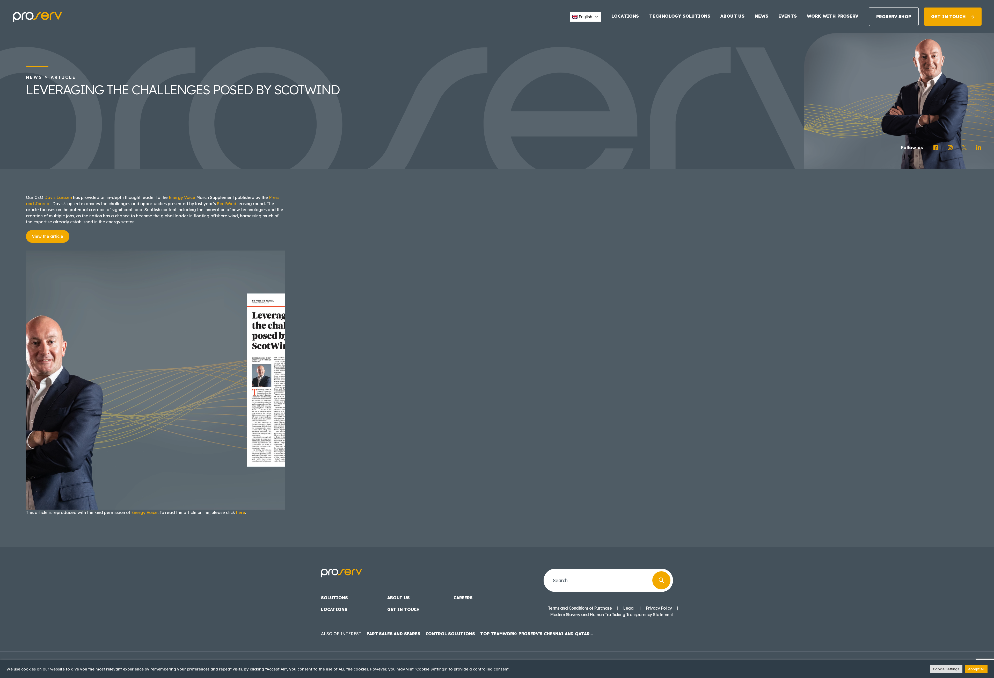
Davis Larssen (58, 197)
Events (787, 16)
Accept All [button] (976, 669)
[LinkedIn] (978, 147)
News (761, 16)
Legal (628, 608)
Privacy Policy (659, 608)
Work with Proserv (832, 16)
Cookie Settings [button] (946, 669)
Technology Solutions (679, 16)
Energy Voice (182, 197)
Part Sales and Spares (393, 633)
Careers (463, 597)
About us (732, 16)
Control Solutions (450, 633)
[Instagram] (950, 147)
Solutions (334, 597)
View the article (47, 236)
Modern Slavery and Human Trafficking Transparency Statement (611, 614)
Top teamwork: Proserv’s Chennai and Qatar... (536, 633)
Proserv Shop (893, 16)
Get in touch (948, 16)
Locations (625, 16)
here (240, 512)
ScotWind (226, 203)
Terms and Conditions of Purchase (580, 608)
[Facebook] (936, 147)
